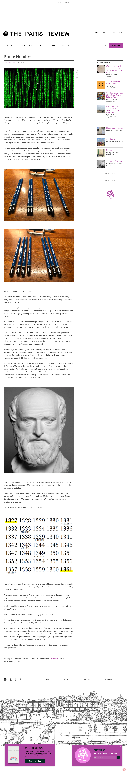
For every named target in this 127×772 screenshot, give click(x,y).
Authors (41, 45)
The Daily (7, 45)
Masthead (87, 679)
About (65, 45)
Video (106, 681)
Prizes (86, 681)
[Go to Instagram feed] (5, 680)
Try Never (54, 658)
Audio (53, 45)
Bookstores (87, 683)
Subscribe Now (35, 761)
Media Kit (66, 681)
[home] (36, 34)
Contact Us (46, 683)
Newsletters (106, 32)
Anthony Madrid (10, 62)
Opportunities (109, 679)
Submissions (67, 683)
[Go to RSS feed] (20, 680)
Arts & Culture (69, 62)
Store (115, 32)
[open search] (105, 45)
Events (88, 32)
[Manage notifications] (122, 767)
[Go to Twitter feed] (15, 680)
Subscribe (116, 45)
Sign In (121, 32)
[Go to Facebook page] (10, 680)
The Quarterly (24, 45)
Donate (96, 32)
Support (45, 681)
